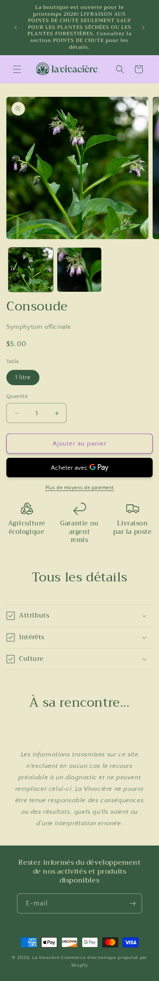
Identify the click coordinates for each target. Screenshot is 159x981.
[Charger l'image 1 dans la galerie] (30, 270)
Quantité (17, 396)
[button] (17, 69)
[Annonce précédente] (15, 27)
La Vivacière (46, 957)
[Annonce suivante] (143, 27)
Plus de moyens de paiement (79, 487)
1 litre (23, 377)
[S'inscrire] (132, 903)
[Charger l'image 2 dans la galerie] (79, 270)
